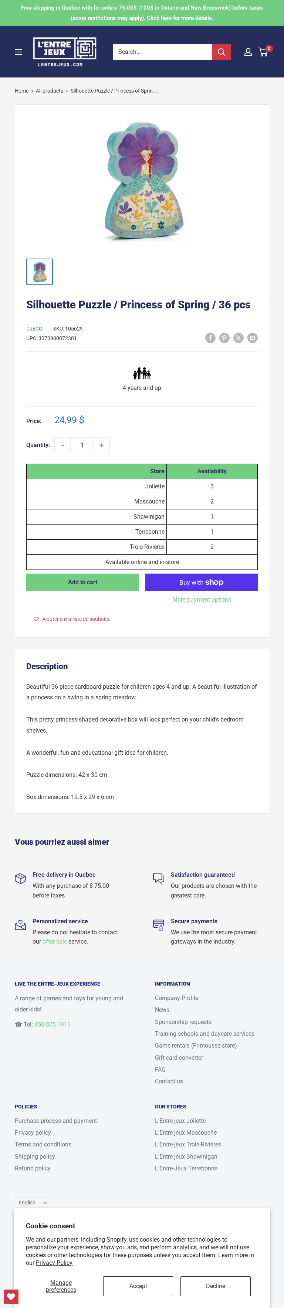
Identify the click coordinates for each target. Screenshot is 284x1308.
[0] (263, 52)
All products (49, 91)
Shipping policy (35, 1156)
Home (21, 91)
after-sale (55, 941)
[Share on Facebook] (210, 337)
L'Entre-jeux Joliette (180, 1120)
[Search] (221, 52)
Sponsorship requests (183, 1021)
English (27, 1202)
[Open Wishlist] (11, 1297)
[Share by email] (252, 337)
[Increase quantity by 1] (101, 445)
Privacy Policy (54, 1262)
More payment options (201, 599)
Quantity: (38, 445)
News (162, 1009)
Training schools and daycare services (204, 1033)
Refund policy (33, 1168)
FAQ (160, 1069)
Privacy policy (33, 1132)
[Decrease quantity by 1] (62, 445)
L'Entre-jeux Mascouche (186, 1132)
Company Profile (176, 997)
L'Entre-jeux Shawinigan (186, 1156)
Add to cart (82, 582)
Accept (138, 1286)
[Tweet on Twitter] (238, 337)
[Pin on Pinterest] (224, 337)
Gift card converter (179, 1057)
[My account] (248, 52)
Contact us (169, 1081)
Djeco (34, 329)
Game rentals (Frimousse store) (196, 1045)
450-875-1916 (52, 1024)
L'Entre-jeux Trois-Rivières (188, 1144)
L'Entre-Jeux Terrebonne (186, 1168)
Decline (215, 1286)
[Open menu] (18, 52)
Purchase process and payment (56, 1120)
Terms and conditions (43, 1144)
